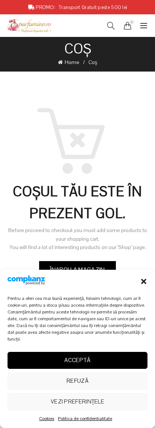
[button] (143, 281)
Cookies (46, 419)
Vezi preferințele (77, 401)
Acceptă (77, 360)
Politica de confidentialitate (85, 419)
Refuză (77, 380)
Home (72, 62)
